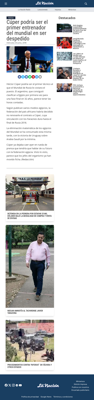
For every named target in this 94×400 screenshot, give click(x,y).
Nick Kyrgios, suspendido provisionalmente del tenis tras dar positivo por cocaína (79, 29)
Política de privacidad (30, 397)
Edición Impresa (80, 384)
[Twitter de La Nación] (9, 386)
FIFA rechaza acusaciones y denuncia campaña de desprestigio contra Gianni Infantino (79, 90)
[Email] (40, 77)
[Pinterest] (33, 77)
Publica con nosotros (80, 387)
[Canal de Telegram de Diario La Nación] (17, 386)
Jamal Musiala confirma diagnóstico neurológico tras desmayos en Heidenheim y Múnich (79, 43)
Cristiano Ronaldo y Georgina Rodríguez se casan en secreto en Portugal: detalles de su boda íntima (79, 74)
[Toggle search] (85, 3)
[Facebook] (19, 77)
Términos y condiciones (63, 397)
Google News (46, 397)
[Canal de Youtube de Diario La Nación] (20, 386)
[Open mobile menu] (6, 4)
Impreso (58, 10)
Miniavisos (72, 10)
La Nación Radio (24, 10)
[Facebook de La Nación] (6, 386)
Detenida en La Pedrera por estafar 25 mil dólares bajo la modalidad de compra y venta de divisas (29, 215)
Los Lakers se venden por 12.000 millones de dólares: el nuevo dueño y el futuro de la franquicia (79, 58)
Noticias (11, 18)
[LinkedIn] (26, 77)
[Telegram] (36, 77)
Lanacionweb (43, 10)
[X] (23, 77)
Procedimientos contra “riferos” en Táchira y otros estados (29, 366)
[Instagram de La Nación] (13, 386)
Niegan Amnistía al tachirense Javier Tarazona (25, 311)
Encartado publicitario (80, 390)
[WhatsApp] (30, 77)
